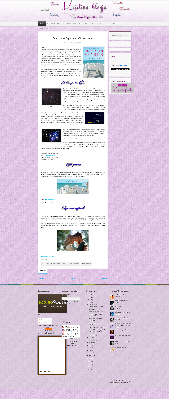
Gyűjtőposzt (96, 23)
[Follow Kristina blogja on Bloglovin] (119, 66)
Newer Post (41, 278)
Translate (75, 301)
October (91, 337)
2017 (89, 300)
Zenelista (114, 23)
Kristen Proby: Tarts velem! (96, 311)
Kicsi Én (106, 23)
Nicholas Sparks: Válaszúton (96, 306)
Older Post (105, 278)
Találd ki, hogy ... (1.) (121, 330)
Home (73, 278)
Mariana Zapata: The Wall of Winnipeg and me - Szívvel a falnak (123, 325)
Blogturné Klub (50, 264)
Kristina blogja (126, 381)
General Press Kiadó (50, 155)
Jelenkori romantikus (73, 264)
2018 (89, 297)
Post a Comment (42, 273)
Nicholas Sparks (86, 264)
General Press (61, 264)
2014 (89, 364)
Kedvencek (71, 23)
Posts (41, 319)
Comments (43, 322)
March (91, 353)
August (91, 342)
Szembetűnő (48, 201)
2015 (89, 361)
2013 (89, 366)
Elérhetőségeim (83, 23)
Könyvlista (51, 23)
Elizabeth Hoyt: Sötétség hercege (98, 327)
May (90, 348)
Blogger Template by (118, 382)
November (92, 335)
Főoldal (41, 23)
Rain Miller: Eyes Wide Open (123, 335)
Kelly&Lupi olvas (50, 199)
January (91, 358)
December (92, 304)
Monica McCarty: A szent (95, 309)
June (90, 345)
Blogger (48, 327)
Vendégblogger (45, 28)
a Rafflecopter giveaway (48, 256)
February (91, 355)
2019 (89, 294)
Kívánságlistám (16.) (120, 347)
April (90, 350)
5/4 (43, 264)
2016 (89, 302)
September (92, 340)
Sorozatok (61, 23)
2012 (89, 369)
